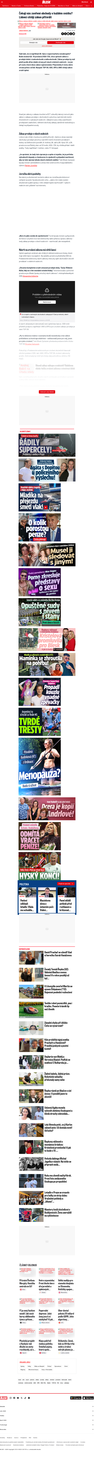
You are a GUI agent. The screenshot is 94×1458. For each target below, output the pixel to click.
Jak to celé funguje (47, 45)
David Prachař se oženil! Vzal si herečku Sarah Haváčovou (58, 953)
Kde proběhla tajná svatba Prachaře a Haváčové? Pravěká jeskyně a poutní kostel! (56, 1044)
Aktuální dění (25, 1362)
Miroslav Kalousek (32, 344)
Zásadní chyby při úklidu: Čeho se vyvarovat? (56, 1024)
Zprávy (22, 1366)
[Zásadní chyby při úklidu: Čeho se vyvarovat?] (31, 1028)
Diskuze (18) (22, 33)
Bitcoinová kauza (33, 1369)
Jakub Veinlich (23, 30)
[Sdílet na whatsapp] (70, 33)
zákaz (47, 1379)
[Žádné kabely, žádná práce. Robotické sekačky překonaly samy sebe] (31, 1079)
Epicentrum (58, 1366)
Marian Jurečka (31, 165)
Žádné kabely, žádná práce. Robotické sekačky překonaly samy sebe (57, 1076)
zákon (37, 1379)
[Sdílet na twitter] (65, 33)
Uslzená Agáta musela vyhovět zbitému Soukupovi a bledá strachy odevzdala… (58, 1110)
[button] (76, 1398)
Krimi (66, 1366)
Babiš (48, 1383)
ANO (34, 1383)
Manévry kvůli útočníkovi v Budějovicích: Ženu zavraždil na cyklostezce (58, 1212)
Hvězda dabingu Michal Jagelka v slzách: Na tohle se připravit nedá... (57, 1161)
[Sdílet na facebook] (62, 33)
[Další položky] (91, 5)
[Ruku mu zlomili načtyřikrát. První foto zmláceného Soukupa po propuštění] (31, 1181)
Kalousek (64, 1379)
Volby (29, 1366)
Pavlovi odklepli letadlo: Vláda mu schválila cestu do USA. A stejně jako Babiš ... (27, 905)
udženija (66, 1383)
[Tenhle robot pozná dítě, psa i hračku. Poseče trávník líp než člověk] (31, 1010)
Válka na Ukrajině (39, 1366)
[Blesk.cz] (46, 2)
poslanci (58, 1379)
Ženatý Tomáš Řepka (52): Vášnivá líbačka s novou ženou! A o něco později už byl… (56, 973)
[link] (10, 1398)
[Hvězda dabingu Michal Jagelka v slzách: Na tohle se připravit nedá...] (31, 1164)
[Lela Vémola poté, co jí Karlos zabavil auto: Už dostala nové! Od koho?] (31, 1130)
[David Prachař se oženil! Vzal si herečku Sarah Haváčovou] (31, 958)
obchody (20, 1383)
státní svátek (28, 1383)
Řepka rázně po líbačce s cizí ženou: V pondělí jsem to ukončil (57, 1093)
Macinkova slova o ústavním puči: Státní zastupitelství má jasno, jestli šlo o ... (47, 905)
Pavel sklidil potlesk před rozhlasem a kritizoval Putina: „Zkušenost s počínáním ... (66, 905)
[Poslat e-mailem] (73, 33)
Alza (61, 1383)
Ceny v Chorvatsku (47, 1369)
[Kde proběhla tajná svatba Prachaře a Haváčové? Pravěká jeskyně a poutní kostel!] (31, 1045)
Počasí (49, 1366)
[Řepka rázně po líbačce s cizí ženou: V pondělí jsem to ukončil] (31, 1096)
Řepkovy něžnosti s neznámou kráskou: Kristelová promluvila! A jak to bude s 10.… (57, 1146)
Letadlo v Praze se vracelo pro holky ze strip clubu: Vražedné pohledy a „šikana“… (56, 1196)
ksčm (69, 1379)
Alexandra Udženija (30, 276)
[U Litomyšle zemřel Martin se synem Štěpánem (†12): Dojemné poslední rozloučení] (31, 992)
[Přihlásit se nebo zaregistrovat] (91, 2)
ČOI (58, 1383)
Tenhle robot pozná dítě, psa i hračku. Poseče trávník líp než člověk (58, 1006)
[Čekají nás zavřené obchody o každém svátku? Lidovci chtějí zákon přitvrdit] (44, 21)
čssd (19, 1379)
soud (27, 1379)
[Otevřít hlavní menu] (2, 2)
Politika (21, 896)
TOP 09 (54, 1383)
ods (23, 1379)
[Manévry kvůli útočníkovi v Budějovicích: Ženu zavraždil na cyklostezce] (31, 1215)
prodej (42, 1379)
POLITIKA (24, 884)
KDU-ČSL (43, 1383)
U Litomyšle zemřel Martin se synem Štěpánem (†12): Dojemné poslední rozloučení (58, 989)
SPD (38, 1383)
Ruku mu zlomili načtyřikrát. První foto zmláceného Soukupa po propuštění (58, 1178)
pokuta (32, 1379)
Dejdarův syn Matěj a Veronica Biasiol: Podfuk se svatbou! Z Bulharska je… (57, 1059)
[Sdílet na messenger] (68, 33)
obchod (52, 1379)
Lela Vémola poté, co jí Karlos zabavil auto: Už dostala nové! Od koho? (58, 1127)
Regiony (23, 1369)
